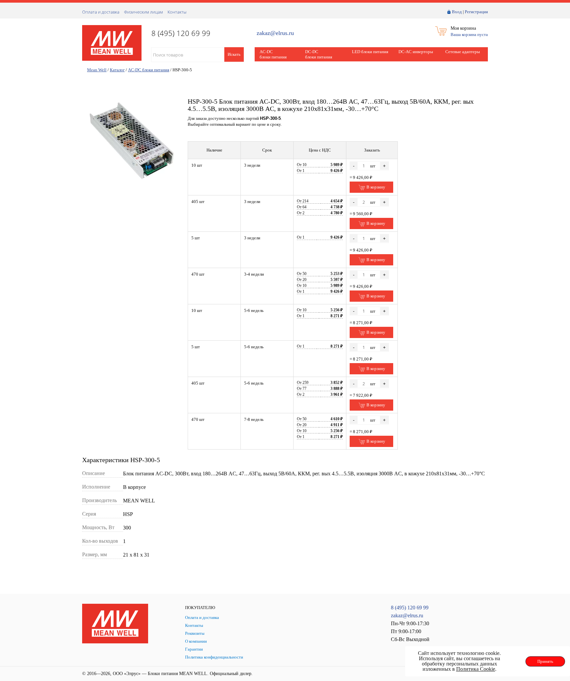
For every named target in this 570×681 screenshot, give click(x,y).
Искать (234, 54)
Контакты (177, 12)
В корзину (375, 187)
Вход (457, 11)
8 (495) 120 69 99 (409, 607)
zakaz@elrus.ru (275, 33)
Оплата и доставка (100, 12)
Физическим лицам (143, 12)
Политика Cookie (475, 669)
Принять (545, 661)
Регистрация (476, 11)
